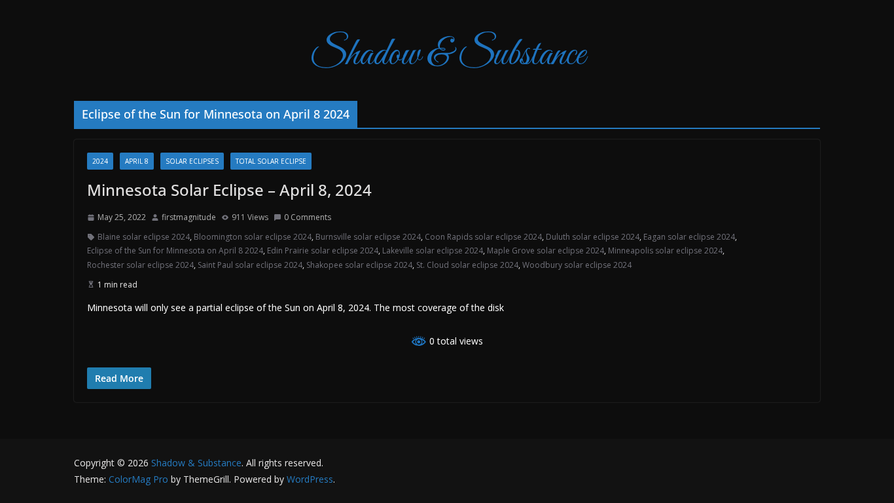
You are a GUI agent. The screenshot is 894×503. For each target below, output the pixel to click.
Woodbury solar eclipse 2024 (577, 264)
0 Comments (307, 217)
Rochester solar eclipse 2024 (140, 264)
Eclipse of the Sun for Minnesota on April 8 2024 (175, 250)
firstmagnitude (189, 217)
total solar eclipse (271, 161)
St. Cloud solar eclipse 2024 (467, 264)
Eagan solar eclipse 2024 (689, 236)
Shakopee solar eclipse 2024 (359, 264)
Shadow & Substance (447, 55)
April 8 (137, 161)
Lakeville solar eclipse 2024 (432, 250)
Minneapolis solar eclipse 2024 (665, 250)
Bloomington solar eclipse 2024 (253, 236)
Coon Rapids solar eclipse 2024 (483, 236)
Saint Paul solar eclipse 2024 (250, 264)
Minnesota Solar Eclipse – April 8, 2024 (229, 189)
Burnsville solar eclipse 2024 (368, 236)
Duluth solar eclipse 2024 (592, 236)
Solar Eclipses (192, 161)
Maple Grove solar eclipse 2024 (545, 250)
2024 (100, 161)
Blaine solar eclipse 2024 (144, 236)
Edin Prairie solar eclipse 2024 (322, 250)
